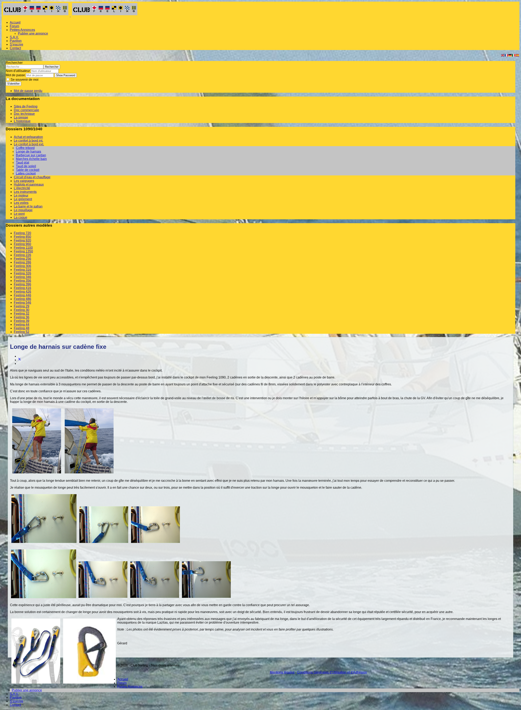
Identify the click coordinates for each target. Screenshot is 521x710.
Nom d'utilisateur (18, 71)
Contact (15, 48)
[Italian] (514, 55)
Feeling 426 (22, 291)
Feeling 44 (21, 324)
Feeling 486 (22, 299)
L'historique (22, 121)
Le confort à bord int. (28, 140)
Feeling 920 (22, 240)
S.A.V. (14, 37)
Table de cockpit (27, 170)
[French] (506, 55)
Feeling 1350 (23, 251)
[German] (510, 55)
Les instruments (25, 192)
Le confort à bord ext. (29, 144)
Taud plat (22, 162)
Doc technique (24, 113)
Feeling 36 (21, 317)
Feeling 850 (22, 236)
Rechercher (14, 62)
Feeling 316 (22, 269)
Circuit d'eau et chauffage (32, 177)
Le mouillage (23, 210)
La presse (21, 117)
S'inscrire (16, 44)
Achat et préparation (28, 137)
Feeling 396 (22, 284)
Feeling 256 (22, 258)
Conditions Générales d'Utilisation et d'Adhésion (332, 672)
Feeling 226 (22, 255)
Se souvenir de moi (24, 79)
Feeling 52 (21, 332)
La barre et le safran (28, 206)
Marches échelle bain (31, 159)
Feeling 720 (22, 233)
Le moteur (21, 195)
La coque (20, 217)
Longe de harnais (28, 151)
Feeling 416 (22, 288)
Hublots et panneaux (29, 184)
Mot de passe (15, 75)
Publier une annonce (33, 33)
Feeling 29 (21, 306)
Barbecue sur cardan (31, 155)
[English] (503, 55)
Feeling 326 (22, 273)
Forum (14, 26)
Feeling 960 (22, 244)
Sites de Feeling (25, 106)
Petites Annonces (22, 30)
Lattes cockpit (26, 173)
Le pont (19, 213)
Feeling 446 (22, 295)
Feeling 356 (22, 280)
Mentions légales (282, 672)
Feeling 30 (21, 310)
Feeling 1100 (23, 247)
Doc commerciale (26, 110)
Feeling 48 (21, 328)
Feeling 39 (21, 321)
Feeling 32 (21, 313)
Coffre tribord (25, 148)
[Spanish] (517, 55)
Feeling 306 (22, 266)
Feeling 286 (22, 262)
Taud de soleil (26, 166)
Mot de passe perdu (28, 90)
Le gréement (23, 199)
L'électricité (22, 188)
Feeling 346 (22, 277)
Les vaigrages (24, 181)
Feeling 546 (22, 302)
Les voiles (21, 202)
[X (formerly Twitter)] (19, 360)
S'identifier (13, 83)
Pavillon (16, 40)
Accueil (15, 22)
